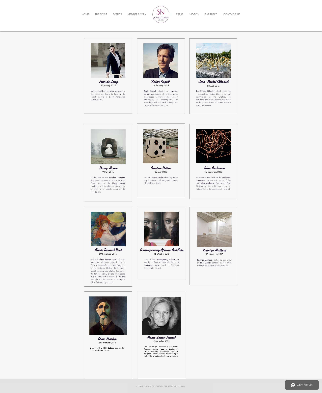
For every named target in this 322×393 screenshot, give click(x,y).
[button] (117, 14)
